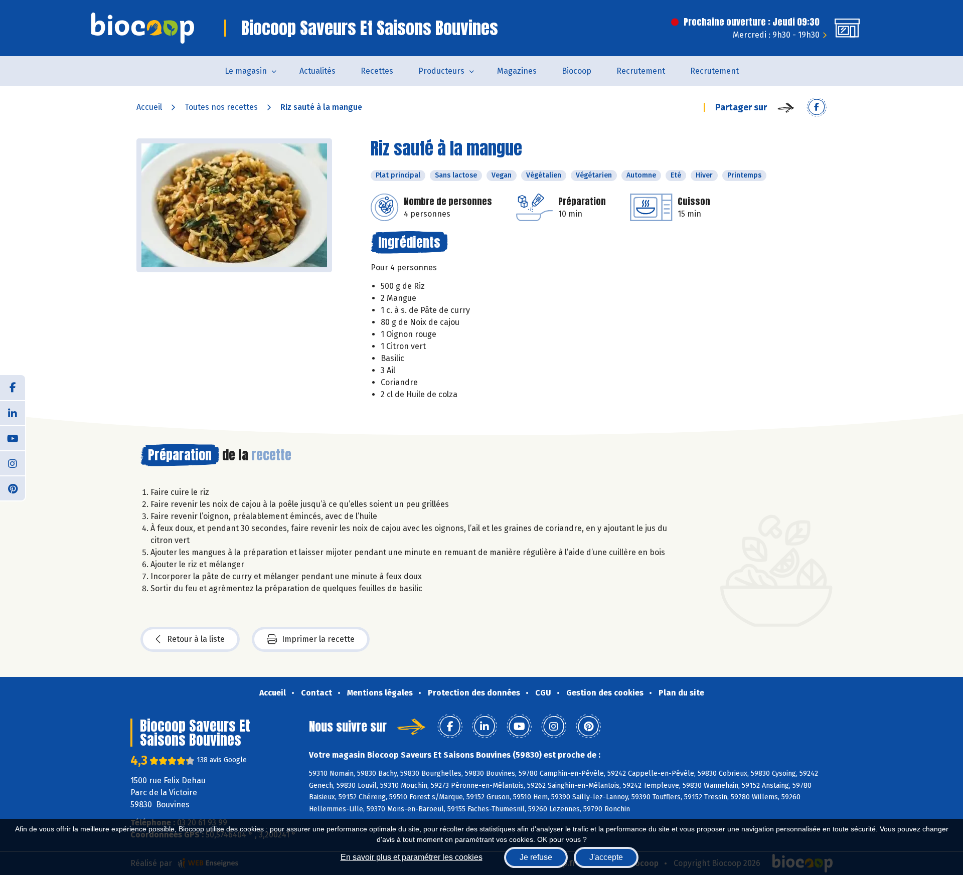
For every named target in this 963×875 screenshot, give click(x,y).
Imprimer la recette (318, 639)
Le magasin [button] (246, 71)
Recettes (377, 71)
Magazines (517, 71)
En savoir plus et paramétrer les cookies (412, 857)
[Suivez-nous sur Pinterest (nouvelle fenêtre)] (12, 487)
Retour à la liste (196, 639)
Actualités (317, 71)
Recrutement (640, 71)
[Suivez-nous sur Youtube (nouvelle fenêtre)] (12, 437)
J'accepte (606, 857)
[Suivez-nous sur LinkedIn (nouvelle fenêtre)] (12, 412)
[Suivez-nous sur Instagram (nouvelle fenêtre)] (12, 462)
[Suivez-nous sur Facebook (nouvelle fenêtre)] (12, 387)
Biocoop (576, 71)
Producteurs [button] (441, 71)
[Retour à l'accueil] (142, 28)
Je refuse (536, 857)
